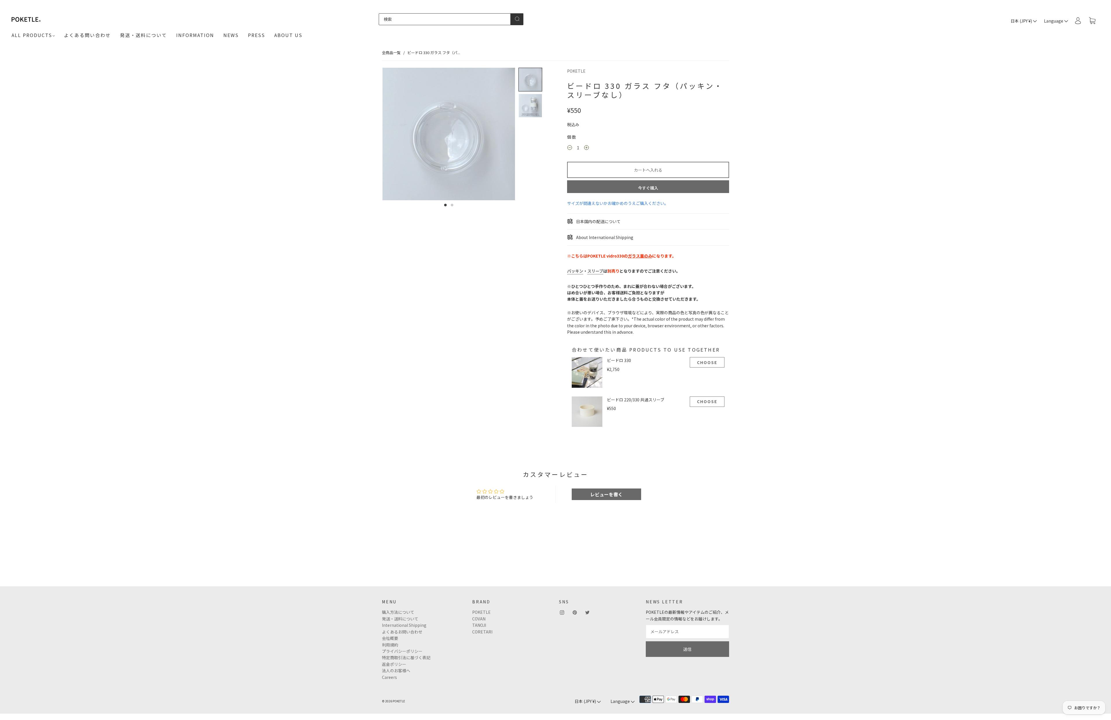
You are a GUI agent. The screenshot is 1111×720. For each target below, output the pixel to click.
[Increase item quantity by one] (586, 148)
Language (1054, 21)
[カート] (1092, 21)
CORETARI (482, 632)
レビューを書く (606, 494)
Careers (389, 677)
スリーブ (595, 271)
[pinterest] (574, 612)
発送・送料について (143, 35)
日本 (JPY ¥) (1022, 21)
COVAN (478, 619)
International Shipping (404, 625)
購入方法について (398, 612)
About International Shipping (604, 237)
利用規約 (390, 645)
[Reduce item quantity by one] (569, 148)
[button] (530, 79)
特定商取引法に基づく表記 (406, 657)
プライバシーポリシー (402, 651)
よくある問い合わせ (87, 35)
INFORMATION (195, 35)
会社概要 (390, 638)
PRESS (256, 35)
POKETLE (576, 71)
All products (32, 35)
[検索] (445, 19)
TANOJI (479, 625)
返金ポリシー (394, 664)
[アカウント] (1078, 20)
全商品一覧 (391, 52)
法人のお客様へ (396, 670)
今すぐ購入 (648, 188)
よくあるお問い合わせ (402, 632)
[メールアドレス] (687, 631)
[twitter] (587, 612)
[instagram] (562, 612)
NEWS (231, 35)
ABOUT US (288, 35)
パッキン (575, 271)
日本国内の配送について (598, 221)
